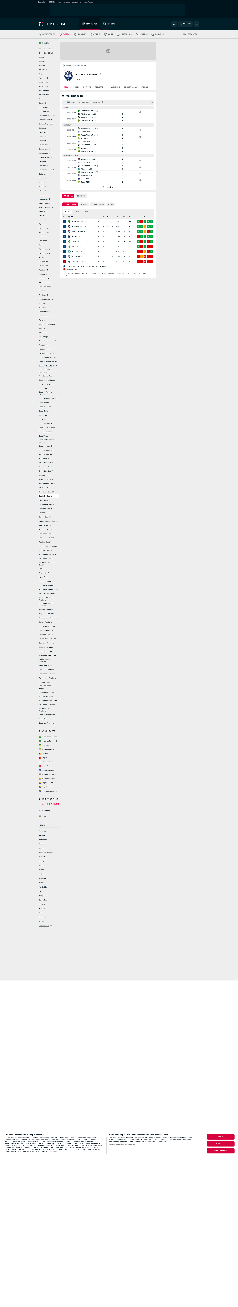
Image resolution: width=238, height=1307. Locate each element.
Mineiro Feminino (46, 665)
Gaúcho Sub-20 (45, 513)
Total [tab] (67, 212)
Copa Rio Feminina (46, 723)
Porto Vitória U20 (78, 221)
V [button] (103, 217)
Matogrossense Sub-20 (48, 521)
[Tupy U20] (69, 241)
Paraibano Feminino (47, 674)
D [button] (112, 217)
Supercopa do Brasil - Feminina (47, 598)
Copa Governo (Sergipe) (48, 398)
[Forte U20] (69, 236)
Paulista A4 (43, 270)
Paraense (42, 224)
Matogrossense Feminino (45, 660)
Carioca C (42, 140)
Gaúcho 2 (42, 174)
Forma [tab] (84, 204)
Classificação (130, 87)
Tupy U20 (75, 241)
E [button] (107, 217)
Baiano (41, 99)
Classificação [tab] (70, 204)
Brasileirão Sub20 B (47, 467)
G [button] (117, 217)
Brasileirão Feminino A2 (48, 589)
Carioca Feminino (46, 630)
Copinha (42, 569)
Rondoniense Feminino (48, 700)
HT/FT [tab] (110, 204)
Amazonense (44, 90)
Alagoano (43, 74)
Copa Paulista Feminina (48, 719)
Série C (41, 57)
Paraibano (43, 236)
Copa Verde (43, 436)
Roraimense (43, 320)
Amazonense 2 (45, 95)
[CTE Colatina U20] (69, 261)
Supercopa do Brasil (47, 446)
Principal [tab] (68, 196)
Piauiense (43, 291)
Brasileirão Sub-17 (46, 471)
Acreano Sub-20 (45, 475)
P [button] (129, 217)
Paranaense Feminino (47, 678)
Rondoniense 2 (45, 316)
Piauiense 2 (43, 295)
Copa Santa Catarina (47, 428)
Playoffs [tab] (81, 196)
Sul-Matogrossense (46, 337)
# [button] (63, 217)
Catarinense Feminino (47, 639)
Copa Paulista (44, 415)
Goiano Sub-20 (45, 517)
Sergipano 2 (43, 328)
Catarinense (43, 145)
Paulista (42, 257)
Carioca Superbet (46, 124)
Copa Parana (44, 403)
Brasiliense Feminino (47, 626)
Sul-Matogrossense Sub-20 (46, 563)
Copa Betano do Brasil (48, 357)
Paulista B (43, 274)
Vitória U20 (76, 246)
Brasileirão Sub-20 (46, 463)
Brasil (84, 65)
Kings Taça (43, 577)
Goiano (42, 182)
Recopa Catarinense (47, 450)
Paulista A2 (43, 261)
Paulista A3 (43, 266)
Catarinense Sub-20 (46, 504)
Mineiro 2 (42, 216)
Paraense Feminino (46, 670)
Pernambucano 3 (46, 287)
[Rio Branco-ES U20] (69, 226)
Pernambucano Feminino (45, 687)
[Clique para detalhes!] (108, 112)
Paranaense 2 (44, 249)
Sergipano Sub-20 (46, 559)
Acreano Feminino (46, 609)
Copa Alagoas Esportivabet (44, 370)
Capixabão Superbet (47, 115)
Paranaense (43, 245)
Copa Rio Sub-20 (45, 423)
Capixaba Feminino (46, 634)
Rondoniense (44, 312)
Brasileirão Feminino (47, 585)
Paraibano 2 (43, 241)
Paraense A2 (44, 228)
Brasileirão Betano (46, 49)
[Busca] (174, 24)
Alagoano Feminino (46, 614)
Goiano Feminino (45, 651)
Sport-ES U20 (77, 256)
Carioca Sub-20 (45, 500)
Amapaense (43, 82)
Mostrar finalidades (220, 1151)
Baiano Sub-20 (44, 488)
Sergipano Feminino (47, 705)
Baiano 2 (42, 103)
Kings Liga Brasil (45, 573)
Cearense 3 (43, 166)
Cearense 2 (43, 161)
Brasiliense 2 (44, 111)
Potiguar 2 (43, 307)
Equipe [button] (70, 217)
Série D (42, 61)
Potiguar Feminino (46, 696)
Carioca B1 (43, 132)
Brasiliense (43, 107)
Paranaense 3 (44, 253)
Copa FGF (43, 388)
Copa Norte (43, 411)
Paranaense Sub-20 (46, 538)
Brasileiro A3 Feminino (48, 594)
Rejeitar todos (220, 1144)
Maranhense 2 (44, 199)
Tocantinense (44, 345)
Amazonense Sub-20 (47, 483)
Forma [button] (143, 217)
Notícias (87, 87)
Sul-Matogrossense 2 (47, 341)
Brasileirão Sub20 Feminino (46, 604)
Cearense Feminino (46, 643)
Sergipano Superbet (47, 324)
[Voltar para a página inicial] (54, 24)
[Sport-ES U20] (69, 256)
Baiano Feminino (45, 622)
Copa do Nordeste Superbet (46, 440)
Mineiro (42, 211)
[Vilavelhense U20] (69, 231)
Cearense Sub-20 (45, 508)
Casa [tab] (77, 212)
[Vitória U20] (69, 246)
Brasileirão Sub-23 (46, 458)
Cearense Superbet (46, 157)
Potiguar (42, 303)
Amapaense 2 (44, 86)
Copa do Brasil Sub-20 (48, 362)
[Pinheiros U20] (69, 251)
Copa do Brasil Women (48, 715)
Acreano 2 (43, 70)
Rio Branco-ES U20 (79, 226)
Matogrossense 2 (46, 207)
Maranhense (44, 195)
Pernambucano (45, 278)
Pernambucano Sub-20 (48, 546)
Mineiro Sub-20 (45, 525)
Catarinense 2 (44, 149)
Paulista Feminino (46, 682)
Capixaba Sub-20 (46, 496)
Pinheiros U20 (77, 251)
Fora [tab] (86, 212)
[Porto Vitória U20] (69, 221)
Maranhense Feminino (47, 655)
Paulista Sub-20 (45, 542)
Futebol (70, 65)
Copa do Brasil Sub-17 (48, 366)
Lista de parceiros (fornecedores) (122, 1144)
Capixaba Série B (45, 120)
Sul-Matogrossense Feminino (46, 709)
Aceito (220, 1137)
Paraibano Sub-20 (46, 534)
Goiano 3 (42, 191)
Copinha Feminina (46, 581)
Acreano (42, 65)
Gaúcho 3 (42, 178)
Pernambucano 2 (46, 282)
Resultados (100, 87)
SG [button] (124, 217)
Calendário (114, 87)
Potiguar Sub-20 (45, 550)
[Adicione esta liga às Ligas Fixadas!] (100, 74)
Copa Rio (42, 419)
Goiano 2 (42, 186)
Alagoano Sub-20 (46, 479)
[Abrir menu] (196, 24)
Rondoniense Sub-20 (47, 554)
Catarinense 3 (44, 153)
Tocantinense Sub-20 (47, 353)
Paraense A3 (44, 232)
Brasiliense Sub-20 (46, 492)
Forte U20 (75, 236)
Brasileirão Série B (46, 53)
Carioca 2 (42, 128)
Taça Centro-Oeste (46, 376)
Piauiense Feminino (46, 692)
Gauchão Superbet (46, 170)
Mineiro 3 (42, 220)
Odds (77, 87)
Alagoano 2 (43, 78)
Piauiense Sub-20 (46, 299)
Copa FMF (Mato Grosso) (45, 393)
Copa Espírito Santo (47, 380)
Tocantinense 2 (45, 349)
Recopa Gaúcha (45, 454)
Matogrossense (45, 203)
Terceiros (53, 1151)
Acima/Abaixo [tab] (97, 204)
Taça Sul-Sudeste (46, 432)
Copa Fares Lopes (46, 384)
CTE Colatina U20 (78, 261)
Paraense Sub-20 (45, 529)
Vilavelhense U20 (78, 231)
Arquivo (144, 87)
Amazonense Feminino (48, 618)
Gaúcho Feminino (46, 647)
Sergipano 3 (43, 332)
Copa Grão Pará (45, 407)
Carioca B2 (43, 136)
